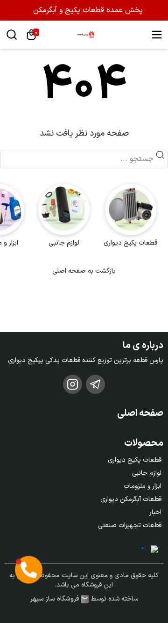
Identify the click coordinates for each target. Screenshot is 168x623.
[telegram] (95, 384)
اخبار (155, 512)
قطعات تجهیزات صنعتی (129, 525)
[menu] (156, 34)
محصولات (143, 443)
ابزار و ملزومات (142, 486)
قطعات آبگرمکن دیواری (130, 499)
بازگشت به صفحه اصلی (84, 271)
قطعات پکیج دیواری (134, 460)
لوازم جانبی (146, 473)
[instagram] (72, 384)
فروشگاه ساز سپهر (54, 599)
